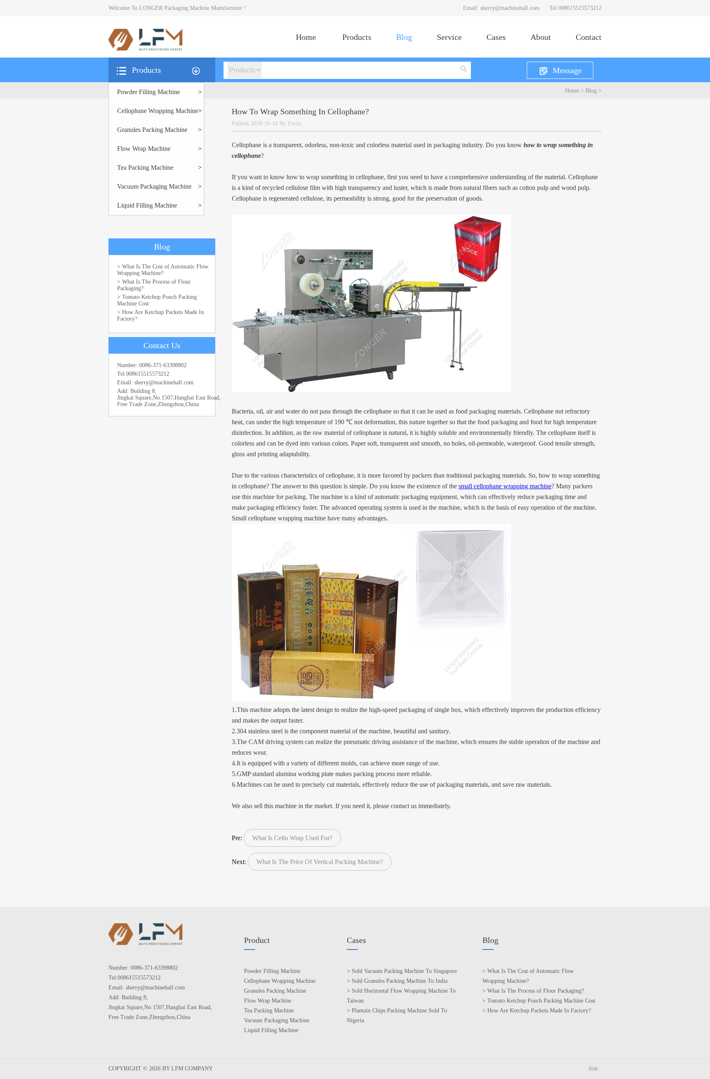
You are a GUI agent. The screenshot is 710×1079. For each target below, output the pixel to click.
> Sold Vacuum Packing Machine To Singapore (402, 971)
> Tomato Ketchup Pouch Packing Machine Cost (157, 300)
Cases (496, 37)
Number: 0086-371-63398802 (152, 365)
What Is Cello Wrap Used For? (292, 837)
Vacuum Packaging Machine (154, 186)
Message (567, 70)
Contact (589, 37)
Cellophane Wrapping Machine (157, 110)
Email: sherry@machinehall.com (501, 8)
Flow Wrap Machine (144, 148)
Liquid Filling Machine (147, 205)
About (540, 37)
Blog (404, 37)
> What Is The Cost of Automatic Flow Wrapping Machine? (162, 269)
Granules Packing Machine (152, 129)
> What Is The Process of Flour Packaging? (154, 285)
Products (356, 37)
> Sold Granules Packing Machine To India (397, 981)
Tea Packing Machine (145, 167)
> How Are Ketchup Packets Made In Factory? (160, 315)
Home (306, 37)
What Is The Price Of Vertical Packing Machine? (319, 861)
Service (449, 37)
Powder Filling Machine (148, 91)
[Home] (145, 48)
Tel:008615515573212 (575, 8)
